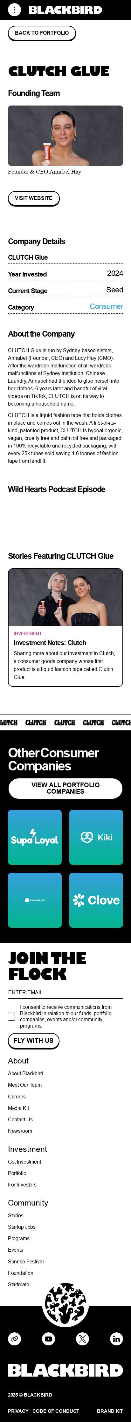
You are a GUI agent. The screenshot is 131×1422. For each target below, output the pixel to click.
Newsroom (20, 1131)
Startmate (18, 1284)
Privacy (18, 1411)
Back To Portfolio (42, 33)
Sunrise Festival (26, 1261)
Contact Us (20, 1119)
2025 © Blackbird (30, 1395)
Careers (17, 1096)
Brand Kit (110, 1411)
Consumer (106, 306)
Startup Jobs (22, 1227)
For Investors (22, 1184)
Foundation (20, 1273)
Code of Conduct (55, 1411)
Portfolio (17, 1173)
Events (15, 1250)
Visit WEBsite (33, 198)
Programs (19, 1238)
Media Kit (18, 1108)
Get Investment (24, 1162)
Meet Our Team (25, 1085)
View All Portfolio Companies (65, 788)
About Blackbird (25, 1073)
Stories (16, 1215)
